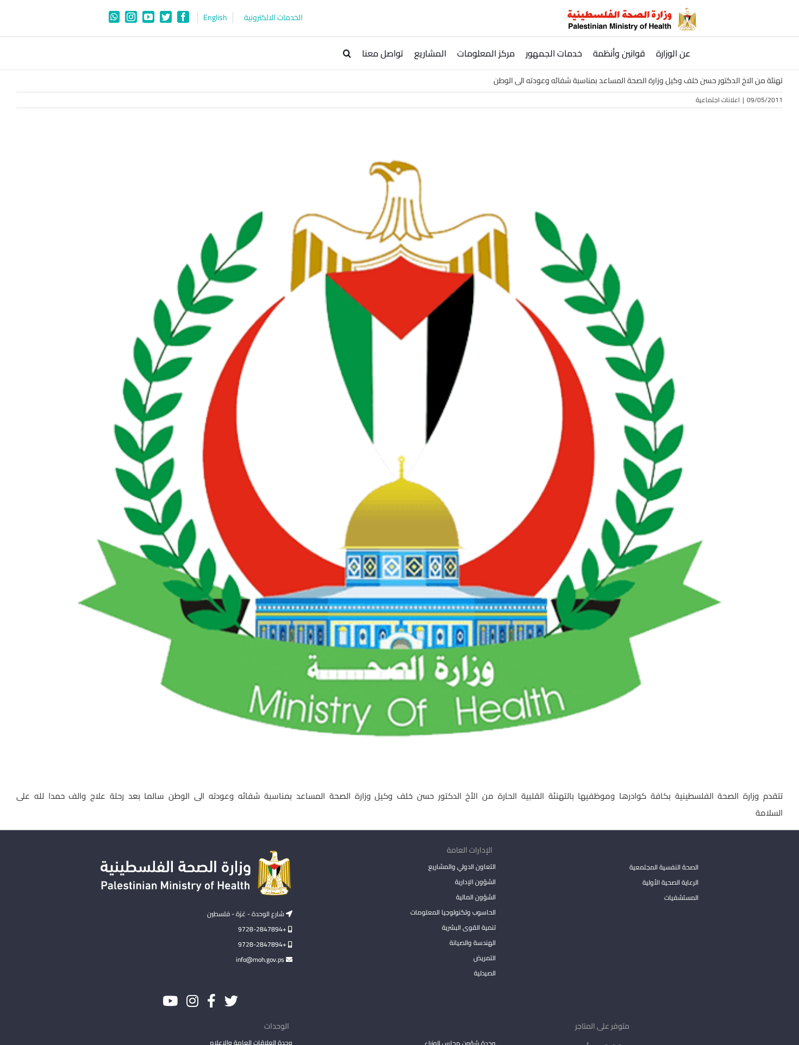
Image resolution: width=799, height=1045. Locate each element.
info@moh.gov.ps (261, 959)
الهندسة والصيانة (472, 942)
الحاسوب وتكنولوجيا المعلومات (452, 912)
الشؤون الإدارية (475, 881)
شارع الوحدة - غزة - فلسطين (246, 914)
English (215, 17)
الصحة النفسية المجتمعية (663, 867)
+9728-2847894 (263, 929)
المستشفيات (681, 897)
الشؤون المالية (475, 897)
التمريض (484, 958)
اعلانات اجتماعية (718, 99)
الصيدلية (484, 973)
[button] (347, 53)
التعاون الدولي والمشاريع (461, 866)
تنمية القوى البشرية (468, 927)
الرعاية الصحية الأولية (670, 882)
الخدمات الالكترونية (273, 17)
